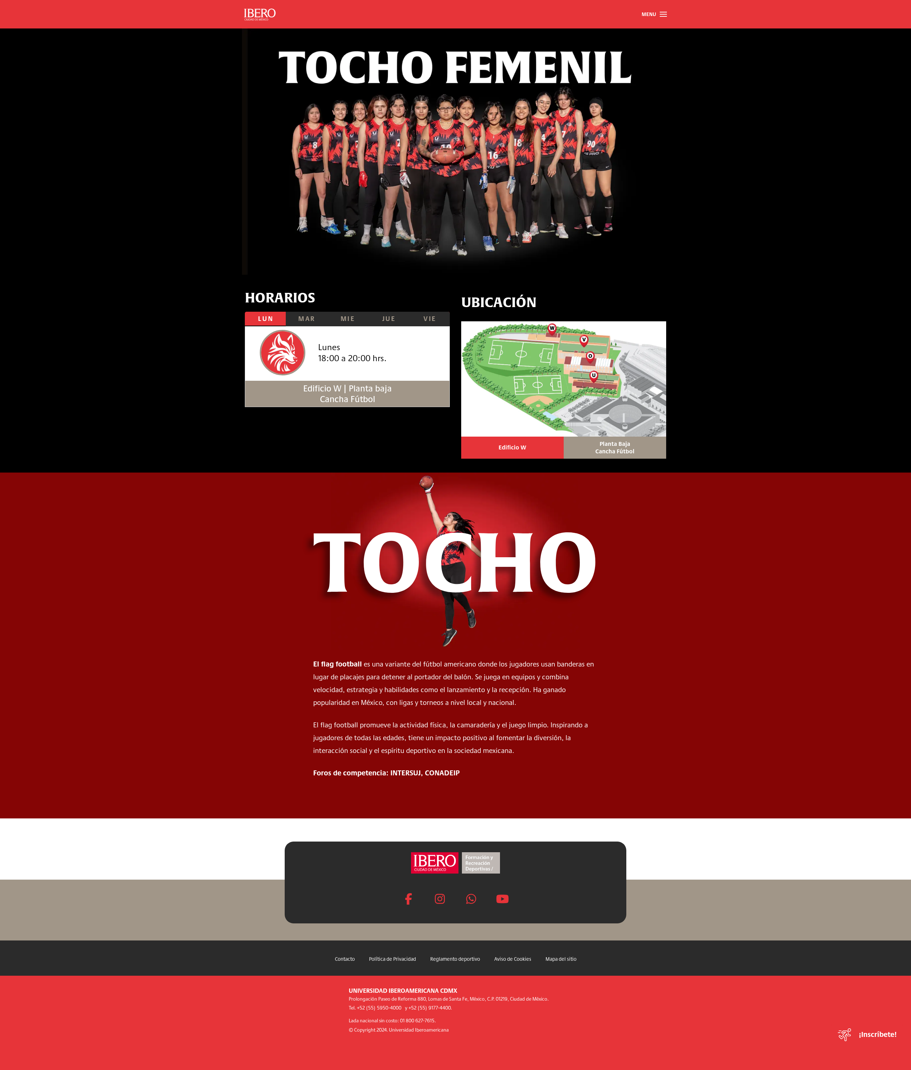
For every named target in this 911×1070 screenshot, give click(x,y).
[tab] (265, 319)
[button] (654, 14)
